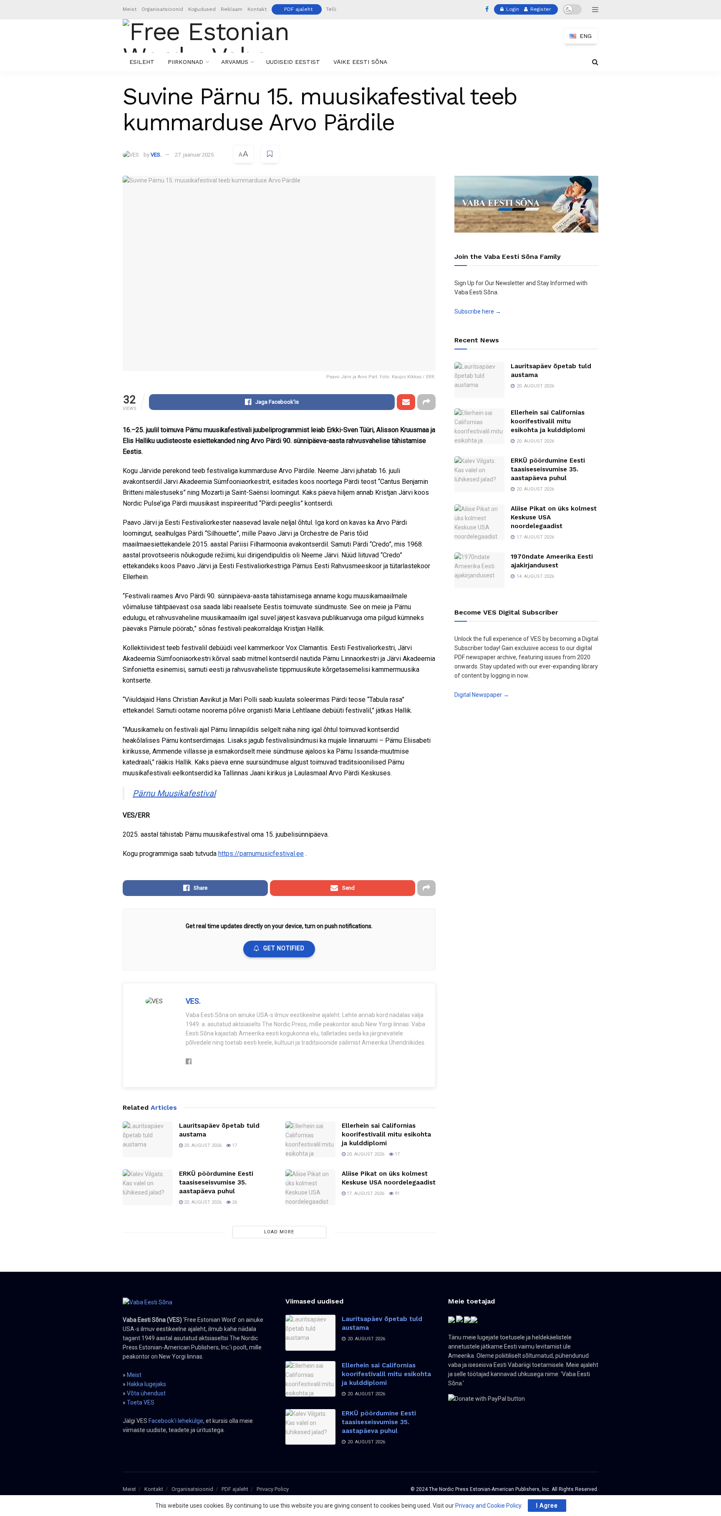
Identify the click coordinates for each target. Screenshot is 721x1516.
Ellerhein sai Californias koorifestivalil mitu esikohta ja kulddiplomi (386, 1134)
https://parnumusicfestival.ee (261, 854)
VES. (156, 155)
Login (511, 9)
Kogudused (202, 9)
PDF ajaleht (298, 9)
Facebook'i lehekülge (176, 1420)
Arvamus (234, 61)
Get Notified (284, 948)
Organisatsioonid (162, 9)
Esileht (141, 61)
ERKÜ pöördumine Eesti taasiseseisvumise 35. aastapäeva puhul (216, 1182)
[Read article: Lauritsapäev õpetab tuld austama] (148, 1139)
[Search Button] (595, 62)
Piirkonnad (185, 61)
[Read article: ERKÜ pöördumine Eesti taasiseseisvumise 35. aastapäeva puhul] (148, 1187)
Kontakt (257, 9)
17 (234, 1145)
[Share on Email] (406, 402)
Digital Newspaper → (481, 694)
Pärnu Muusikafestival (174, 793)
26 (234, 1202)
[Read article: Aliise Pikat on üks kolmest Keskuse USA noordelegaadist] (310, 1187)
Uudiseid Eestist (293, 61)
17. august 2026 (364, 1193)
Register (540, 9)
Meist (129, 9)
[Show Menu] (595, 9)
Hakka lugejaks (146, 1384)
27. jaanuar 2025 (194, 155)
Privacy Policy (273, 1489)
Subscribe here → (477, 311)
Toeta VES (140, 1402)
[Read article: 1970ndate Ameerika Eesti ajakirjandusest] (479, 570)
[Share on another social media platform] (426, 402)
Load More (279, 1232)
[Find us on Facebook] (487, 9)
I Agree (547, 1505)
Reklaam (231, 9)
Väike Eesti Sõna (360, 61)
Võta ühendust (146, 1393)
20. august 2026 (202, 1145)
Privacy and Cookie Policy (488, 1505)
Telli (331, 9)
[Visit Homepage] (220, 36)
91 (396, 1193)
